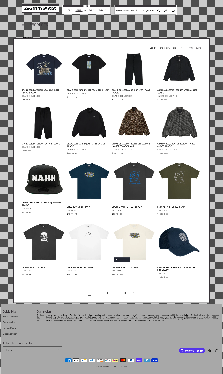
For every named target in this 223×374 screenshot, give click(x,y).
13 (125, 293)
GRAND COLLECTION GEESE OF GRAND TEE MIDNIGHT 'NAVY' (40, 91)
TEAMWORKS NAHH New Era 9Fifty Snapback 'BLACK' (41, 204)
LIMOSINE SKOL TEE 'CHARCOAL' (36, 268)
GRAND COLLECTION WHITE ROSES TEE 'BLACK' (88, 90)
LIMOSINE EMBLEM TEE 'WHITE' (80, 268)
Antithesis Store (120, 366)
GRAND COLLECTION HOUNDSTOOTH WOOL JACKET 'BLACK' (176, 145)
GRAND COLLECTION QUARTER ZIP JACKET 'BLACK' (86, 145)
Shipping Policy (10, 334)
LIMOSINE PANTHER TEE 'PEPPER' (127, 207)
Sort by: (153, 48)
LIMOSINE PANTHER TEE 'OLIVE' (171, 207)
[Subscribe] (58, 350)
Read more (27, 37)
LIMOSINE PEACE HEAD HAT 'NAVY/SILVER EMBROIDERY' (176, 269)
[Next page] (133, 293)
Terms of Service (10, 316)
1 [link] (89, 293)
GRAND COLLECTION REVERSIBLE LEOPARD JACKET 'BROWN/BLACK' (131, 145)
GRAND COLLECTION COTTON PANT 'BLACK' (41, 144)
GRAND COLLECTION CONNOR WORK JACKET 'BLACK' (177, 91)
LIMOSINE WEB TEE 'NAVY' (78, 207)
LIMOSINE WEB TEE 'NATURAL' (125, 268)
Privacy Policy (9, 328)
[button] (80, 10)
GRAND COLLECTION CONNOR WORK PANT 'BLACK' (131, 91)
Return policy (9, 322)
